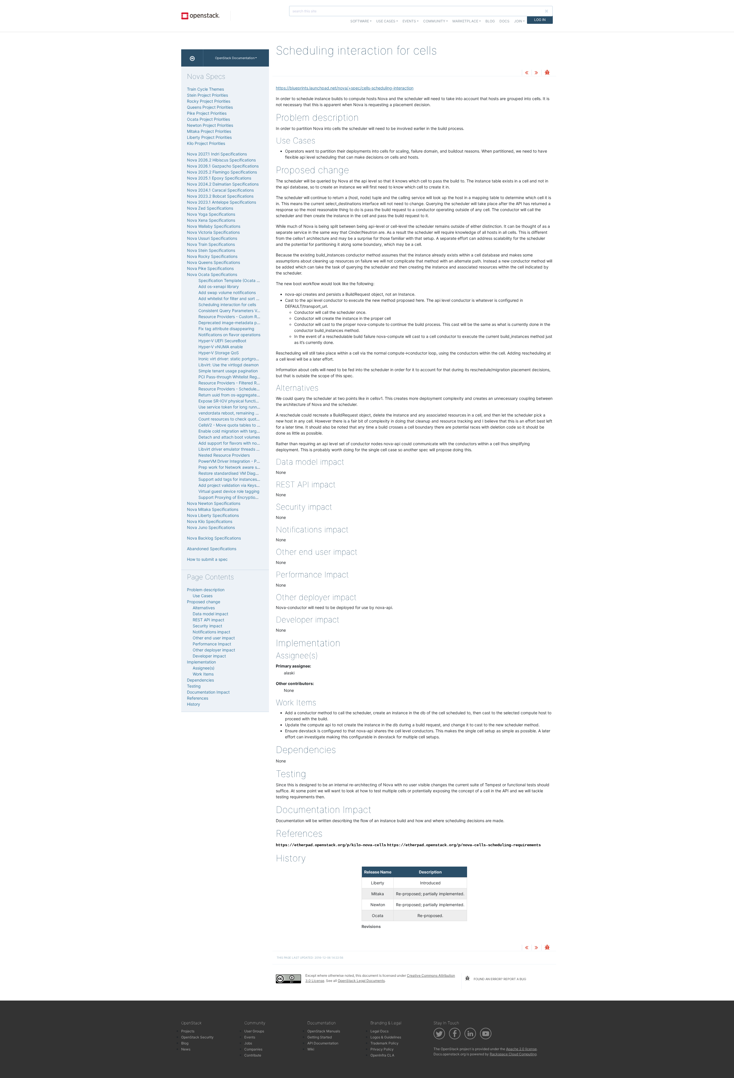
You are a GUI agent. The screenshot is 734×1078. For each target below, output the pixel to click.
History (193, 704)
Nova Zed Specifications (210, 208)
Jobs (248, 1043)
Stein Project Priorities (207, 95)
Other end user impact (214, 637)
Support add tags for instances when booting (241, 479)
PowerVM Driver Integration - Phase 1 (233, 461)
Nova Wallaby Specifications (213, 226)
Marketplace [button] (465, 21)
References (197, 698)
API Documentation (322, 1043)
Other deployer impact (214, 649)
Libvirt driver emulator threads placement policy (243, 449)
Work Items (203, 674)
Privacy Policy (382, 1049)
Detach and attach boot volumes (229, 437)
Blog (490, 21)
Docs (504, 21)
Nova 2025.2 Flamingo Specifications (222, 172)
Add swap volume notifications (227, 292)
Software (359, 21)
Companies (253, 1049)
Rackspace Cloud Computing (513, 1054)
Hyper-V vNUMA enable (220, 346)
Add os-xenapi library (218, 286)
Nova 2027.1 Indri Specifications (217, 153)
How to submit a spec (207, 559)
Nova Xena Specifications (211, 220)
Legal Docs (379, 1031)
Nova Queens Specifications (213, 262)
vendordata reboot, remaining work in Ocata (240, 412)
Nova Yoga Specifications (211, 214)
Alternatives (204, 607)
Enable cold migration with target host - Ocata (241, 431)
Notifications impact (211, 631)
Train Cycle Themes (205, 89)
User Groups (254, 1031)
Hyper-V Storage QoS (218, 352)
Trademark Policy (384, 1043)
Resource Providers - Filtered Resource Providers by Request (255, 382)
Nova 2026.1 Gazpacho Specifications (223, 166)
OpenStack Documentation (235, 58)
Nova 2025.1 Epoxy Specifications (219, 178)
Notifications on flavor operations (229, 334)
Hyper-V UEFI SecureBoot (222, 340)
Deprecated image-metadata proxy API (235, 322)
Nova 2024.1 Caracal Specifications (220, 190)
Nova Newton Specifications (213, 503)
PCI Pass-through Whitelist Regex (229, 376)
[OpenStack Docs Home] (192, 58)
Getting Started (319, 1037)
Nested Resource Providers (224, 455)
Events (249, 1037)
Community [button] (434, 21)
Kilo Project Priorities (206, 143)
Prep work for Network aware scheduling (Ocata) (244, 467)
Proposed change (203, 601)
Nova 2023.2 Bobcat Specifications (220, 196)
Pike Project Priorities (207, 113)
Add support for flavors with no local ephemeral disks (248, 443)
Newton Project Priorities (210, 125)
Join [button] (518, 21)
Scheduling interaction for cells (227, 304)
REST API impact (208, 619)
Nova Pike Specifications (210, 268)
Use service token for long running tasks (236, 406)
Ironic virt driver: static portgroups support (238, 358)
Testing (194, 686)
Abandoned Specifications (211, 548)
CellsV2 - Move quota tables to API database (240, 425)
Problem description (206, 589)
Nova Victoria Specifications (213, 232)
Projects (187, 1031)
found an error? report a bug (499, 979)
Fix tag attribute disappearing (226, 328)
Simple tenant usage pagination (228, 370)
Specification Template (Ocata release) (235, 280)
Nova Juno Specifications (211, 527)
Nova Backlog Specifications (214, 538)
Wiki (310, 1049)
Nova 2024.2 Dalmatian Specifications (223, 184)
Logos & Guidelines (385, 1037)
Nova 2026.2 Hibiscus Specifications (221, 159)
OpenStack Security (197, 1037)
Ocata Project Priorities (208, 119)
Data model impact (210, 613)
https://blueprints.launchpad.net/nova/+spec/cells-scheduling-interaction (344, 87)
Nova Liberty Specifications (213, 515)
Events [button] (409, 21)
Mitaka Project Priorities (209, 131)
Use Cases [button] (385, 21)
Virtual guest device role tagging (228, 491)
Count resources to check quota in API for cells (242, 419)
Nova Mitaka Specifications (212, 509)
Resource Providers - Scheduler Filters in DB (239, 388)
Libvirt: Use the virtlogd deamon (228, 364)
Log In (540, 19)
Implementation (201, 661)
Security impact (207, 625)
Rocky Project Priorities (208, 101)
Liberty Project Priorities (209, 137)
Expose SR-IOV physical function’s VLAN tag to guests (249, 400)
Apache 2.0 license (521, 1049)
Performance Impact (212, 643)
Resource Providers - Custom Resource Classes (242, 316)
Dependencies (200, 680)
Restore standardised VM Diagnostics (233, 473)
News (185, 1049)
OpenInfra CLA (382, 1055)
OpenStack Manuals (323, 1031)
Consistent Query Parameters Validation (235, 310)
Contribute (252, 1055)
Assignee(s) (203, 668)
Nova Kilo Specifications (209, 521)
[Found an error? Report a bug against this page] (547, 73)
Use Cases (202, 595)
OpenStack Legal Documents (361, 980)
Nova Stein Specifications (211, 250)
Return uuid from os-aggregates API (232, 394)
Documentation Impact (208, 692)
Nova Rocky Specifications (212, 256)
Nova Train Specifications (211, 244)
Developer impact (209, 655)
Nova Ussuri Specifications (212, 238)
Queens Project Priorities (210, 107)
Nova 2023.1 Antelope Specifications (221, 202)
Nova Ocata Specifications (212, 274)
